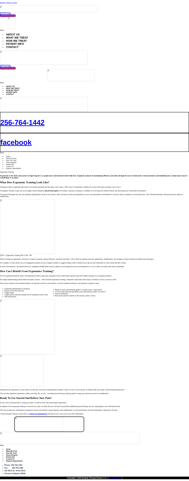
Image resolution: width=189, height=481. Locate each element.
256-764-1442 (22, 122)
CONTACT (12, 47)
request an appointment (38, 414)
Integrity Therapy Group (8, 3)
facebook (16, 142)
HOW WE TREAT (16, 40)
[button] (94, 30)
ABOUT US (13, 34)
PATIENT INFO (15, 43)
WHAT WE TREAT (17, 37)
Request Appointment (13, 168)
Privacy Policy (115, 478)
